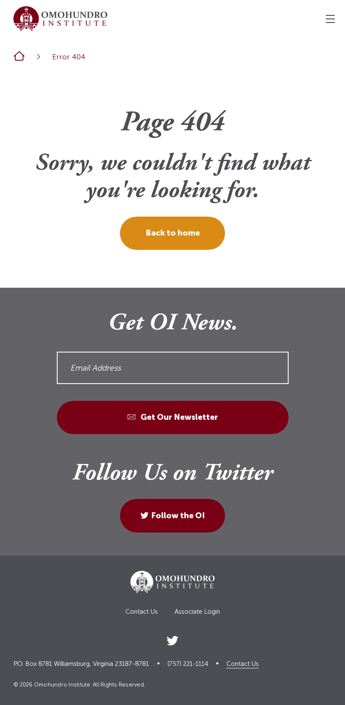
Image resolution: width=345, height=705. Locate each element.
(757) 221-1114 (187, 664)
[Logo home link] (60, 18)
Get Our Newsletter (178, 417)
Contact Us (141, 611)
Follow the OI (178, 515)
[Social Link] (172, 639)
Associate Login (197, 611)
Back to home (173, 233)
